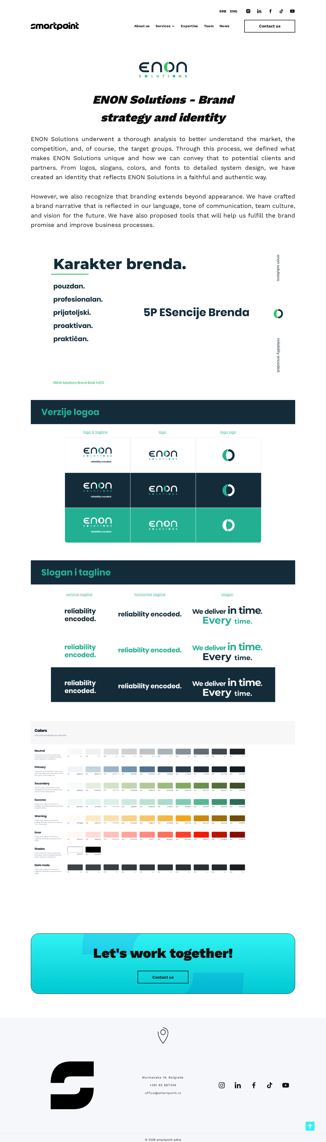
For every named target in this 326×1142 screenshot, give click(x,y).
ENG (233, 11)
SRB (222, 11)
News (224, 26)
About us (142, 26)
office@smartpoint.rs (163, 1093)
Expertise (189, 26)
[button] (165, 26)
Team (209, 26)
